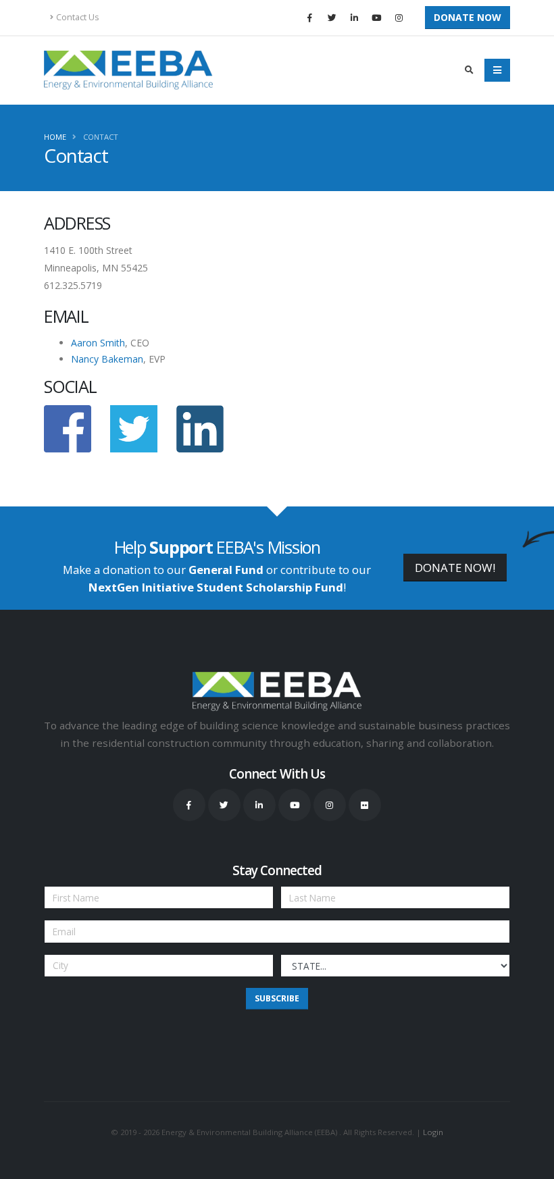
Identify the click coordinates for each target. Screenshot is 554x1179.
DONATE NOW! (455, 567)
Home (55, 137)
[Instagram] (398, 17)
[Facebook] (309, 17)
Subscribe (277, 998)
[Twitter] (331, 17)
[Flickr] (365, 805)
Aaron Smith (98, 342)
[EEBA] (128, 70)
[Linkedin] (354, 17)
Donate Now (467, 17)
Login (433, 1132)
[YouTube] (376, 17)
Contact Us (77, 17)
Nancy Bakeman (107, 358)
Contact (100, 137)
